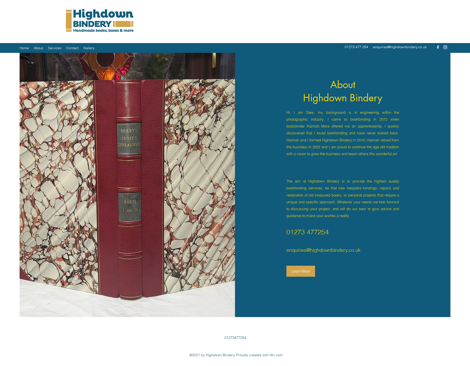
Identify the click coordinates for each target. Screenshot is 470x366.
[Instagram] (445, 47)
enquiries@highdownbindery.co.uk (400, 47)
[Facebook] (437, 47)
